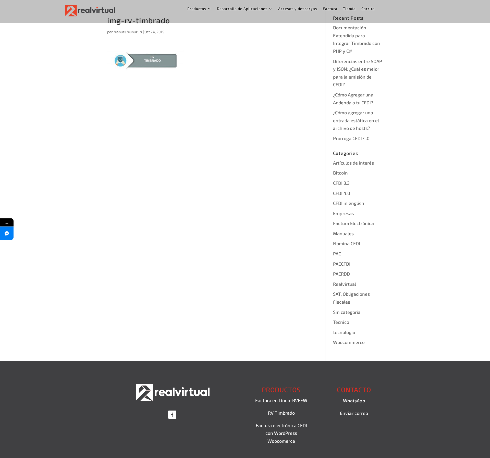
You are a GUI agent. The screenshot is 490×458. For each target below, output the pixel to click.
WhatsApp (354, 400)
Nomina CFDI (346, 243)
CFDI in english (348, 203)
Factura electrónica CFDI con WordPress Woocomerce (281, 433)
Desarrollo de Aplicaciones (242, 9)
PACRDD (341, 274)
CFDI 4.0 (341, 193)
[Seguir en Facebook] (172, 415)
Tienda (349, 9)
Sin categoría (347, 312)
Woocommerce (349, 342)
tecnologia (344, 332)
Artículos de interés (353, 163)
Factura (330, 9)
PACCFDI (341, 264)
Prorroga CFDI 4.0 (351, 138)
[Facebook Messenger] (7, 233)
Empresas (343, 213)
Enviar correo (354, 413)
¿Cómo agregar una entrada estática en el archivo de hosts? (356, 120)
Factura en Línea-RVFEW (281, 400)
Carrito (368, 9)
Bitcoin (340, 173)
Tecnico (341, 322)
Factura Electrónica (353, 223)
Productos (196, 9)
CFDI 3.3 (341, 183)
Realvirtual (344, 284)
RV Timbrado (281, 413)
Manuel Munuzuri (128, 32)
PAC (337, 253)
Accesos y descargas (297, 9)
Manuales (343, 233)
